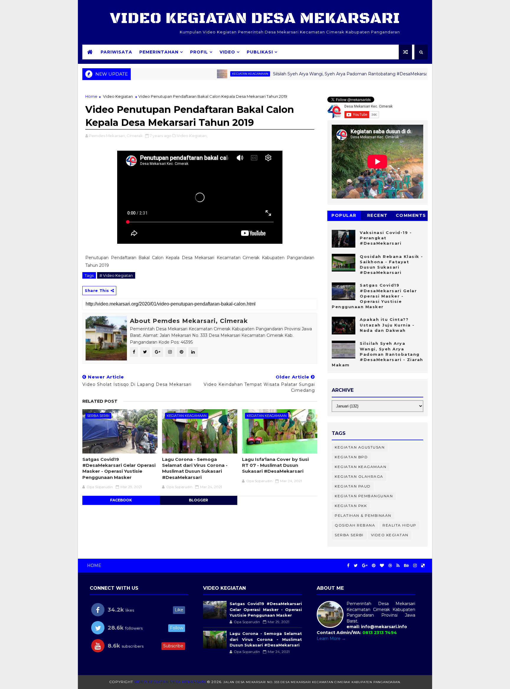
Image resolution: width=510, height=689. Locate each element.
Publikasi (260, 52)
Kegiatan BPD (351, 457)
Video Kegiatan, (192, 135)
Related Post (99, 401)
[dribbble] (390, 565)
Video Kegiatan (118, 96)
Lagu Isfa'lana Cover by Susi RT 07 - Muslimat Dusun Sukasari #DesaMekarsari (275, 465)
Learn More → (331, 638)
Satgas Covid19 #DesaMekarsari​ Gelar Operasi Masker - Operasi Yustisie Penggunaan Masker (119, 468)
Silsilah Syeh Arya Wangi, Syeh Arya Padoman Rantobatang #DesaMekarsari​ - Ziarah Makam (348, 74)
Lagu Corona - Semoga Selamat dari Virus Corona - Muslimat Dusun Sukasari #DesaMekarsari (195, 468)
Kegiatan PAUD (353, 486)
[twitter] (355, 565)
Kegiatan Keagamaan (230, 74)
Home (91, 96)
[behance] (406, 565)
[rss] (398, 565)
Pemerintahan (159, 52)
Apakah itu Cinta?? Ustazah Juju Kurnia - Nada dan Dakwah (387, 324)
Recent (377, 215)
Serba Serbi (98, 416)
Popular (344, 215)
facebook (121, 500)
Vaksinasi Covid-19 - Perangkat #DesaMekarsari (386, 238)
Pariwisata (116, 52)
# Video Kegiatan (116, 275)
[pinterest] (373, 565)
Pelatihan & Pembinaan (363, 515)
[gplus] (365, 565)
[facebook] (348, 565)
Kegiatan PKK (351, 505)
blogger (198, 500)
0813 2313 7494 (379, 632)
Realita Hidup (399, 525)
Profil (199, 52)
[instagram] (415, 565)
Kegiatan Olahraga (359, 476)
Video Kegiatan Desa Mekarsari (255, 18)
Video (227, 52)
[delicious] (423, 565)
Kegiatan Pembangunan (364, 496)
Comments (411, 215)
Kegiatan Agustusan (360, 447)
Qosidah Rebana (355, 525)
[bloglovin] (381, 565)
